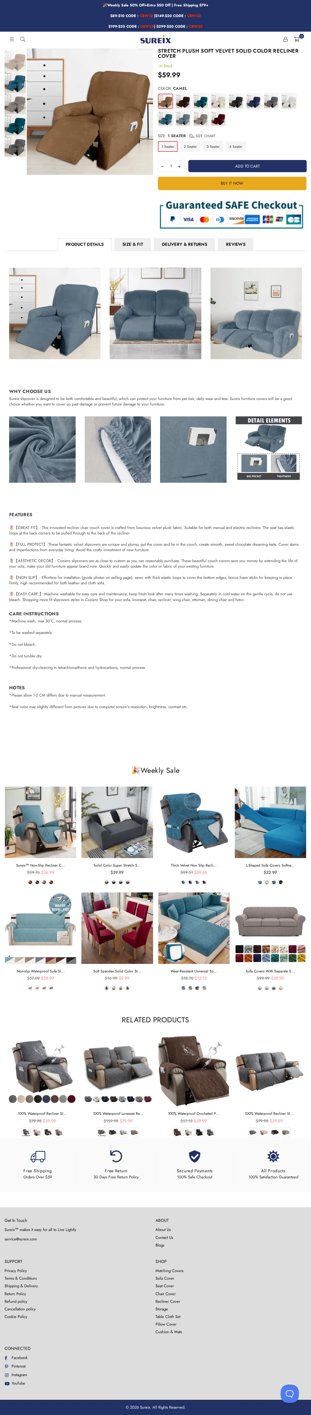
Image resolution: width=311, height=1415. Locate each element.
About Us (163, 1229)
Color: (172, 88)
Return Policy (15, 1294)
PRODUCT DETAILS (85, 244)
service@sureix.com (21, 1239)
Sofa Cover (165, 1278)
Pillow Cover (166, 1324)
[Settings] (285, 39)
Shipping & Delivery (21, 1286)
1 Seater (168, 146)
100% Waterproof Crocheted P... (193, 1113)
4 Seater (235, 146)
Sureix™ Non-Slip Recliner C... (40, 865)
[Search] (22, 39)
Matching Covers (169, 1271)
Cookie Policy (16, 1316)
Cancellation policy (20, 1309)
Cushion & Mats (169, 1332)
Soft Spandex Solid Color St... (117, 971)
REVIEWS (235, 244)
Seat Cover (165, 1286)
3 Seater (213, 146)
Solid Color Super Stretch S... (117, 865)
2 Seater (190, 146)
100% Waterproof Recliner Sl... (42, 1113)
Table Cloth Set (168, 1316)
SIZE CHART (205, 136)
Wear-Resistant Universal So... (194, 971)
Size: (187, 136)
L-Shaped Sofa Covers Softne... (270, 865)
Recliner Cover (168, 1301)
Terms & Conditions (21, 1278)
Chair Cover (166, 1294)
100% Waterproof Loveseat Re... (118, 1113)
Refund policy (16, 1301)
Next (148, 111)
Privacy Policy (16, 1271)
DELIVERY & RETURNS (184, 244)
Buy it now (232, 183)
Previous (32, 111)
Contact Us (164, 1237)
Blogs (160, 1245)
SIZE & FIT (132, 244)
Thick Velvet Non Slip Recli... (194, 865)
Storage (162, 1309)
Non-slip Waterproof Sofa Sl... (41, 971)
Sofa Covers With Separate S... (270, 971)
